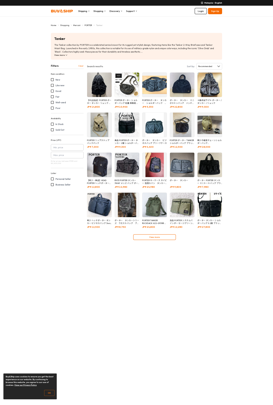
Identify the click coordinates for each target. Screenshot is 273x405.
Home (53, 25)
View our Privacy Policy (25, 385)
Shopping (64, 25)
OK (49, 393)
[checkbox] (52, 79)
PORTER (88, 25)
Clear (81, 66)
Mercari (76, 25)
